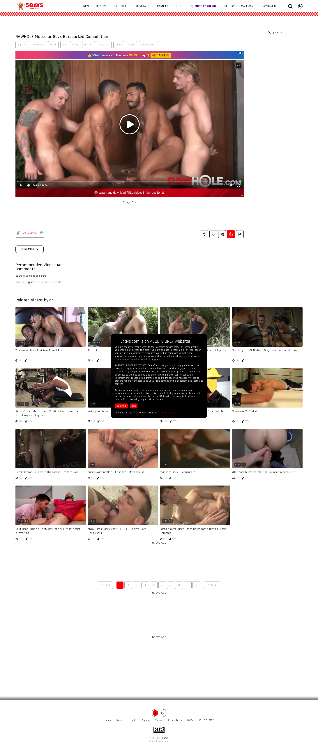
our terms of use (165, 412)
